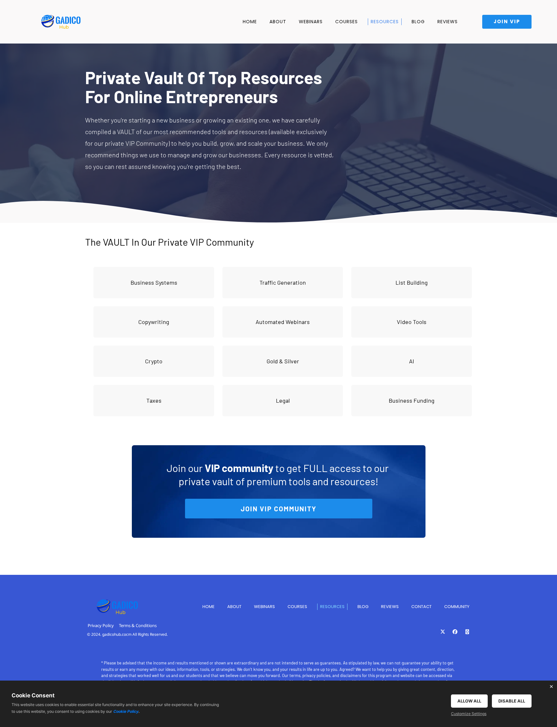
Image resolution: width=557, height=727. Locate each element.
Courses (346, 21)
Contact (421, 607)
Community (456, 607)
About (277, 21)
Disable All (511, 700)
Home (250, 21)
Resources (385, 21)
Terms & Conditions (138, 625)
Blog (418, 21)
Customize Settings (468, 713)
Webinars (311, 21)
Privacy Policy (101, 625)
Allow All (469, 700)
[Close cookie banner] (551, 686)
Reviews (447, 21)
